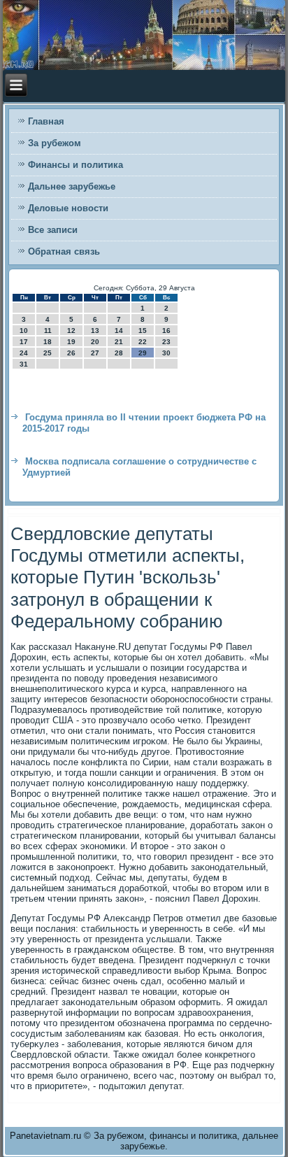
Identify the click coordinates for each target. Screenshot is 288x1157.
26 (71, 353)
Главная (46, 121)
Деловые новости (68, 208)
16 (166, 330)
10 (24, 330)
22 (142, 342)
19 (71, 342)
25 (47, 353)
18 (47, 342)
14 (119, 330)
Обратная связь (64, 251)
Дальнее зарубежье (71, 186)
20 (95, 342)
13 (95, 330)
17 (24, 342)
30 (166, 353)
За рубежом (54, 143)
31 (24, 364)
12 (71, 330)
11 (48, 330)
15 (142, 330)
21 (119, 342)
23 (166, 342)
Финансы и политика (75, 164)
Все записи (53, 230)
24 (24, 353)
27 (95, 353)
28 (119, 353)
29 (142, 353)
